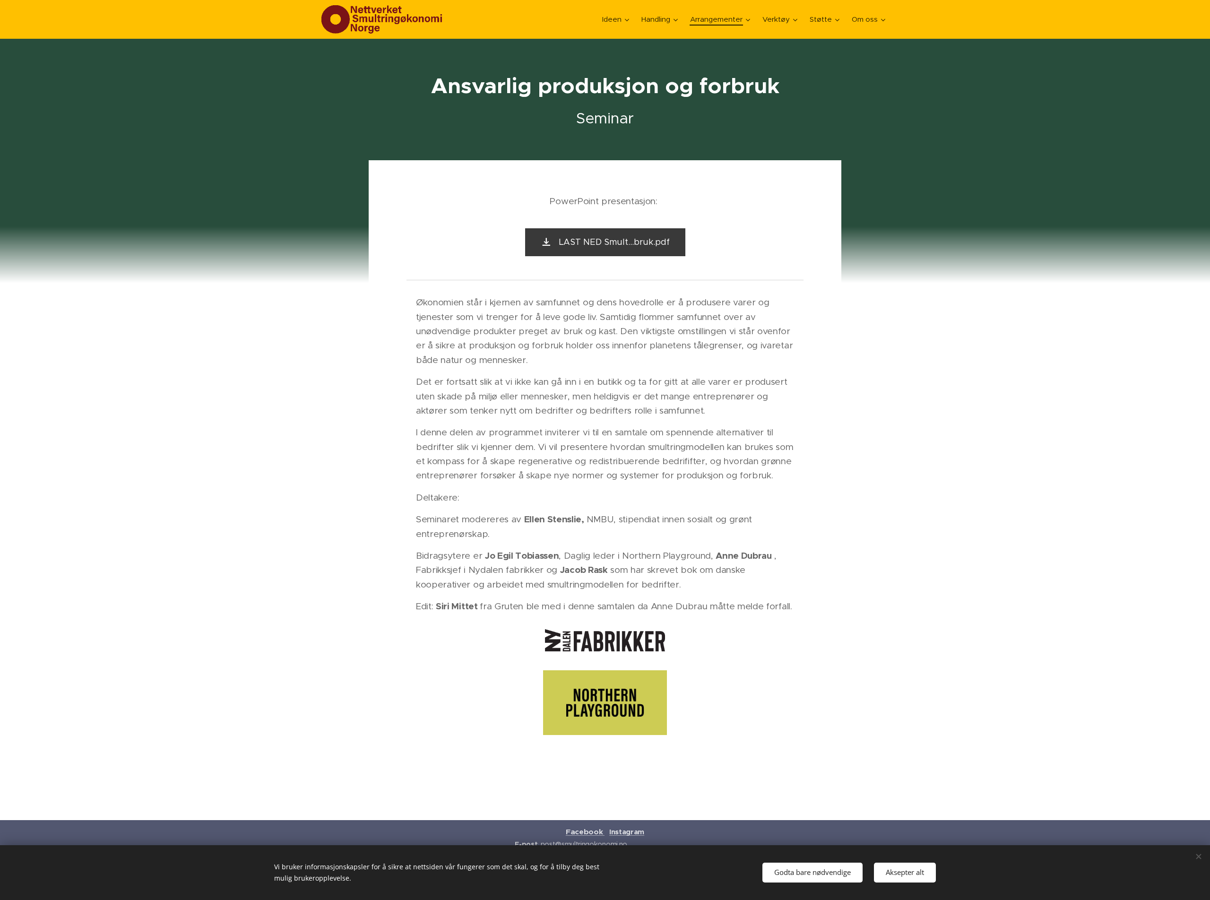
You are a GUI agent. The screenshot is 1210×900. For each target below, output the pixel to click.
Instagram (626, 831)
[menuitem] (617, 19)
